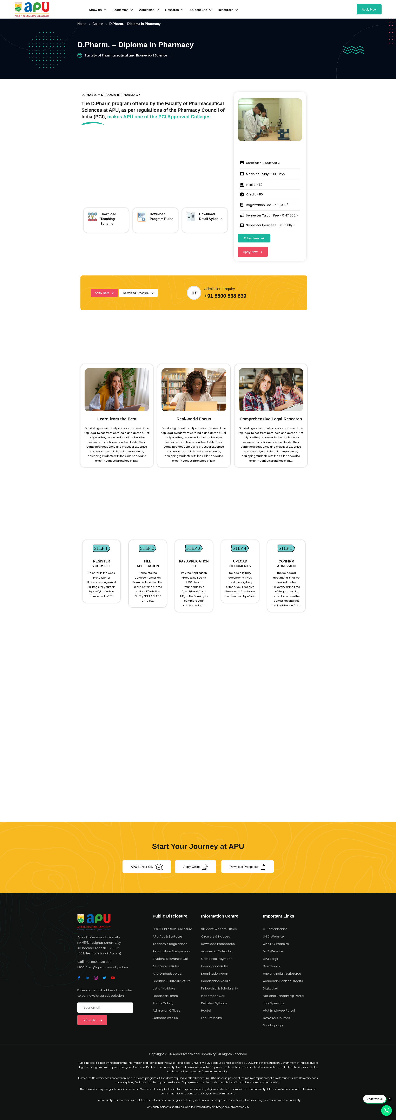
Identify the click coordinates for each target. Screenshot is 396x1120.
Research (172, 10)
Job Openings (273, 1003)
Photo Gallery (163, 1003)
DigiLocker (270, 988)
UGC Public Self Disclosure (172, 929)
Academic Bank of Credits (283, 981)
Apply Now (369, 9)
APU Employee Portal (279, 1010)
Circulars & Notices (215, 936)
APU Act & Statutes (168, 936)
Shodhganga (273, 1025)
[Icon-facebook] (79, 977)
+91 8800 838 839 (225, 296)
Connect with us (165, 1018)
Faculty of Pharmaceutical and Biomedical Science (126, 55)
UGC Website (273, 936)
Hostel (206, 1010)
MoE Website (273, 951)
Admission (146, 10)
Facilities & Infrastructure (172, 981)
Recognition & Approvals (171, 951)
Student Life (198, 10)
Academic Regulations (170, 944)
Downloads (271, 966)
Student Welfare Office (219, 929)
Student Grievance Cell (170, 958)
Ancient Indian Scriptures (282, 973)
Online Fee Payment (216, 958)
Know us (95, 10)
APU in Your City (142, 866)
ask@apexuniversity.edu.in (108, 967)
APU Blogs (270, 958)
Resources (225, 10)
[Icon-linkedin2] (87, 977)
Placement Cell (213, 996)
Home (81, 24)
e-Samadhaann (275, 929)
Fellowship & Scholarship (219, 988)
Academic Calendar (216, 951)
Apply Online (191, 866)
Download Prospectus (244, 866)
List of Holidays (164, 988)
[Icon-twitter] (104, 977)
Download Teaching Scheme (108, 218)
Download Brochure (136, 292)
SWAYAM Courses (276, 1018)
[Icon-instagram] (96, 977)
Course (97, 24)
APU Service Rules (166, 966)
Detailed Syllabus (214, 1003)
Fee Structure (211, 1018)
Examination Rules (215, 966)
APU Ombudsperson (168, 973)
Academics (120, 10)
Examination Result (215, 981)
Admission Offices (166, 1010)
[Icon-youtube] (113, 977)
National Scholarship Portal (283, 996)
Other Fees (251, 238)
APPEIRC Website (276, 944)
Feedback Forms (165, 996)
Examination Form (214, 973)
